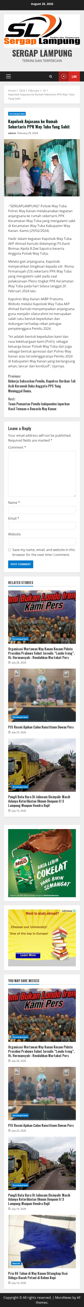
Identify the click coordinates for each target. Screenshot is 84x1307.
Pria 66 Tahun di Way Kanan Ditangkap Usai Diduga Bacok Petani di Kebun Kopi (42, 1241)
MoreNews (63, 1297)
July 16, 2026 (19, 810)
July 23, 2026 (19, 732)
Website (14, 534)
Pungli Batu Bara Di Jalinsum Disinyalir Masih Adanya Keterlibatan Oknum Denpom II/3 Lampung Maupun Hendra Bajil (42, 765)
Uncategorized (16, 113)
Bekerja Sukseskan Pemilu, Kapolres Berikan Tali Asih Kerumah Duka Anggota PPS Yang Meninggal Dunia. (41, 383)
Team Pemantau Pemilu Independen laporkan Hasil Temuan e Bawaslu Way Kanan (39, 403)
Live (74, 76)
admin (12, 133)
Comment (17, 447)
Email (13, 518)
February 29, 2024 (27, 133)
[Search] (50, 76)
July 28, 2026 (19, 662)
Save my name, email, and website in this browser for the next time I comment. (43, 552)
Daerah (16, 1263)
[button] (8, 76)
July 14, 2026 (19, 1283)
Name (14, 502)
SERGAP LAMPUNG (42, 53)
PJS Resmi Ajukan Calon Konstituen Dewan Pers (42, 695)
